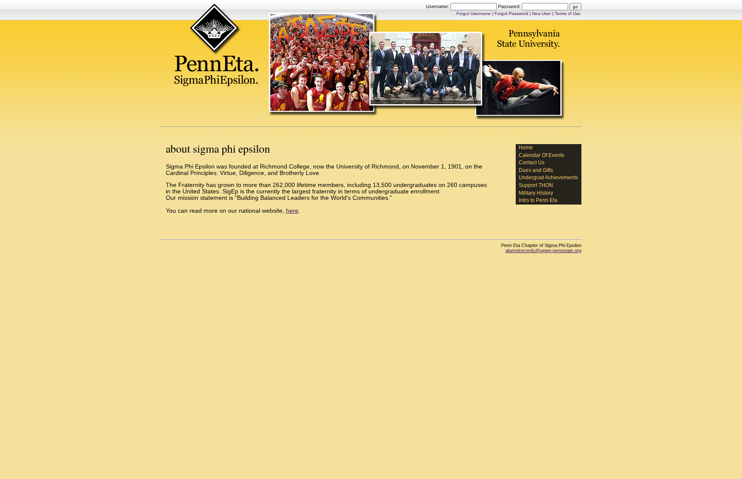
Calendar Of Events (541, 155)
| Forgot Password (510, 13)
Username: (438, 6)
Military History (536, 193)
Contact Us (531, 163)
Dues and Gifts (536, 170)
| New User (540, 13)
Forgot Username (474, 13)
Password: (510, 6)
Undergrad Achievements (548, 178)
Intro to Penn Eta (538, 200)
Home (526, 148)
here (292, 211)
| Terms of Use (566, 13)
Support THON (536, 185)
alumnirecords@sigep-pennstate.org (543, 250)
